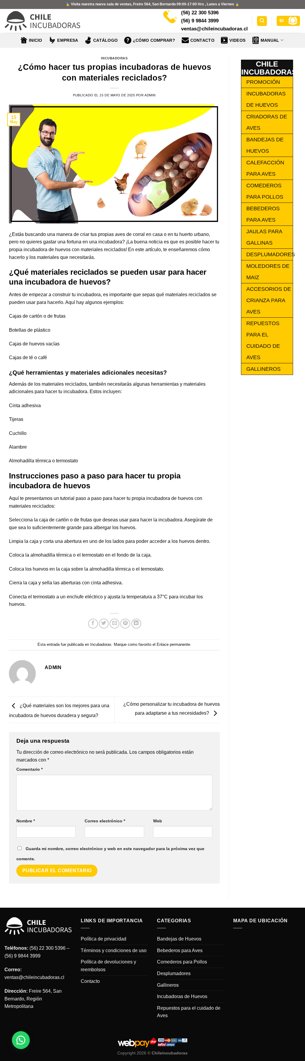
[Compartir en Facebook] (93, 623)
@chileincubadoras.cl (41, 977)
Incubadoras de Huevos (182, 996)
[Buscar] (262, 21)
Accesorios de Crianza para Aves (268, 300)
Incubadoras (114, 58)
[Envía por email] (114, 623)
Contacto (202, 40)
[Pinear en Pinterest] (125, 623)
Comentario (29, 769)
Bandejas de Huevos (179, 938)
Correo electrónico (105, 820)
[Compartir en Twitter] (104, 623)
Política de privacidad (103, 938)
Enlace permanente (173, 644)
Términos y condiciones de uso (114, 950)
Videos (237, 40)
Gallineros (263, 369)
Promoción (263, 82)
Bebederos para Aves (180, 950)
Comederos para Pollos (182, 961)
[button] (21, 1040)
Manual (270, 40)
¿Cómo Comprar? (154, 40)
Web (157, 820)
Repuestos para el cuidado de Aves (188, 1012)
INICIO (35, 40)
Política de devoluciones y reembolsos (108, 965)
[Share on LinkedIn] (136, 623)
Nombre (25, 820)
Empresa (67, 40)
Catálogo (105, 40)
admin (150, 95)
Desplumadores (270, 254)
